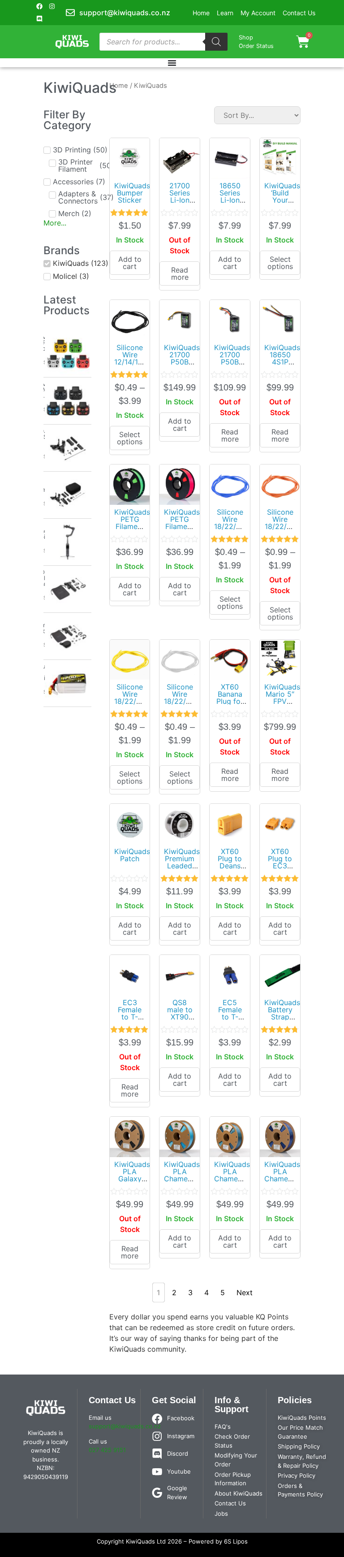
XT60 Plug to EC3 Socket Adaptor (280, 866)
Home (118, 86)
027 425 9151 (107, 1449)
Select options (280, 263)
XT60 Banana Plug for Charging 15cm (230, 701)
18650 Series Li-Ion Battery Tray (230, 200)
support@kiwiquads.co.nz (125, 1426)
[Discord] (39, 19)
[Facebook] (39, 6)
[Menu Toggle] (172, 62)
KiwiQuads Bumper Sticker (132, 192)
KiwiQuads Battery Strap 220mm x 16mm (282, 1017)
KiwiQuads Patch (132, 855)
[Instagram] (52, 6)
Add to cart (130, 263)
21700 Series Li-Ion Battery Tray (180, 200)
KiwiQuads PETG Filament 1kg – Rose (182, 526)
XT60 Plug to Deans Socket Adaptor (230, 866)
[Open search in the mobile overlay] (163, 42)
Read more (180, 273)
